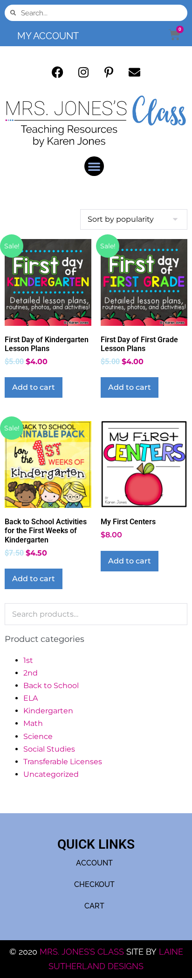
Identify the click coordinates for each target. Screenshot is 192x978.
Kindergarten (48, 710)
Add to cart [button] (33, 387)
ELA (30, 698)
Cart (94, 905)
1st (28, 660)
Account (94, 862)
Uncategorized (51, 774)
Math (33, 723)
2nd (30, 672)
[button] (94, 166)
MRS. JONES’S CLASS (83, 952)
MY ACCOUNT (48, 36)
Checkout (94, 884)
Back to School (51, 685)
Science (38, 736)
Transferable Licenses (62, 761)
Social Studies (49, 749)
